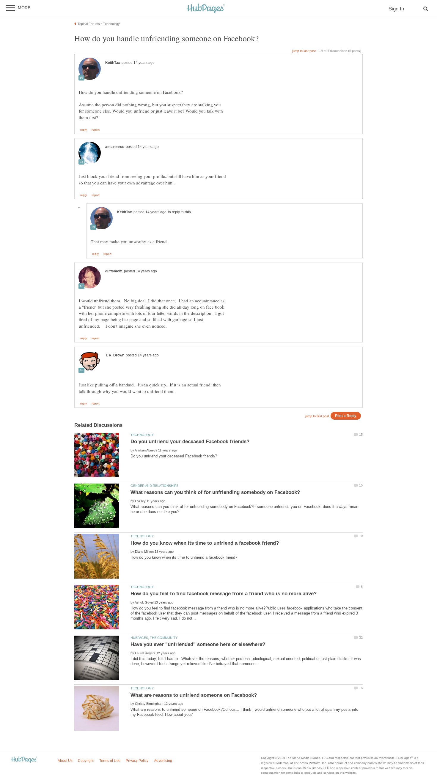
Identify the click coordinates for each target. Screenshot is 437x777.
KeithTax (112, 63)
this (188, 212)
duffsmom (113, 271)
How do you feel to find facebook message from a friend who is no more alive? (224, 593)
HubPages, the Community (154, 637)
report (96, 129)
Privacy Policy (137, 761)
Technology (142, 435)
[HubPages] (205, 9)
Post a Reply (345, 416)
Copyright (86, 761)
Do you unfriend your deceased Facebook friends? (190, 441)
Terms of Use (109, 761)
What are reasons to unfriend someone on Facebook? (194, 695)
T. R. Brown (114, 355)
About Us (65, 761)
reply (83, 129)
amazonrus (114, 147)
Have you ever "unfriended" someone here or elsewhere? (198, 644)
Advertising (163, 761)
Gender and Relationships (154, 485)
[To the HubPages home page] (24, 760)
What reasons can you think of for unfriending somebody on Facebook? (215, 492)
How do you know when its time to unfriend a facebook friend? (205, 543)
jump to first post (317, 416)
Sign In (396, 9)
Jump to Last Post (304, 51)
